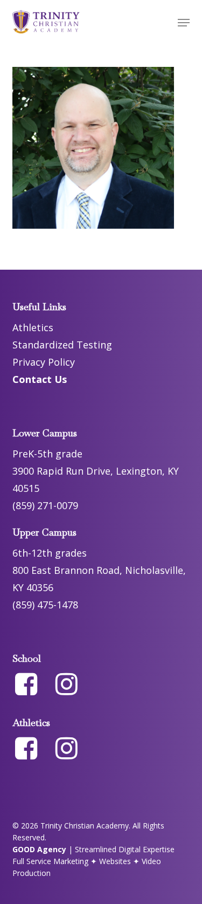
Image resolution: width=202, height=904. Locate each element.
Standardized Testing (62, 344)
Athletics (32, 327)
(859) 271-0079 (45, 505)
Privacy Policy (43, 361)
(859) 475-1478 (45, 604)
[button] (184, 22)
